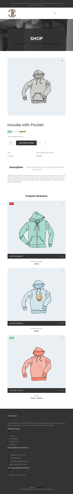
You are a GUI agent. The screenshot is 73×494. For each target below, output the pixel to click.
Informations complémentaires (44, 167)
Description (16, 167)
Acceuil (15, 43)
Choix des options (16, 390)
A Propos (12, 436)
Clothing (32, 43)
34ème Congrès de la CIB (17, 475)
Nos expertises (13, 439)
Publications (13, 444)
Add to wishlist (40, 143)
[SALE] (36, 364)
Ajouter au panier (26, 143)
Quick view (60, 256)
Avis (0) (36, 170)
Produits (23, 43)
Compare (45, 143)
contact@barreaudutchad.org (19, 461)
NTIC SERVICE (39, 487)
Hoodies (41, 43)
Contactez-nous (14, 441)
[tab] (16, 167)
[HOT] (36, 229)
